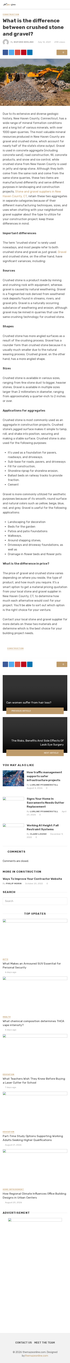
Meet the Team (44, 1342)
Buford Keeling (24, 42)
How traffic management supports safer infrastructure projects (44, 776)
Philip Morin (14, 883)
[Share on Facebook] (5, 52)
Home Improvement (13, 1189)
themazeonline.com (36, 1355)
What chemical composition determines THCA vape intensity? (33, 1023)
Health (7, 1017)
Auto (5, 959)
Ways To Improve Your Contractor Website (32, 878)
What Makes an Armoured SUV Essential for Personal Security (32, 965)
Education (8, 1074)
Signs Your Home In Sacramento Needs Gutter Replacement (45, 802)
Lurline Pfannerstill (44, 785)
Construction (11, 14)
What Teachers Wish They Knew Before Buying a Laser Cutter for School (34, 1080)
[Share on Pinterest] (23, 52)
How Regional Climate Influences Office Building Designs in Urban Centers (34, 1195)
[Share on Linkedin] (29, 52)
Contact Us (23, 1342)
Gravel (62, 252)
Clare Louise (38, 834)
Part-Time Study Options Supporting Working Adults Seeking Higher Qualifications (33, 1138)
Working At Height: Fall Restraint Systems (43, 827)
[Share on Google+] (17, 52)
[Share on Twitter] (11, 52)
